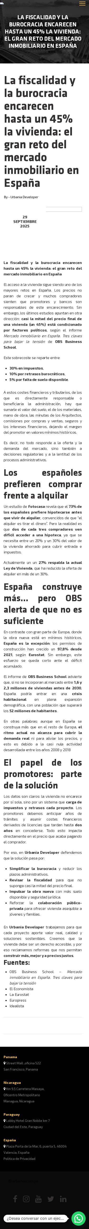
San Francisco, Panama (21, 1069)
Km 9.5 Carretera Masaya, (25, 1089)
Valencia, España (16, 1152)
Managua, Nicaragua (19, 1101)
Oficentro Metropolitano (22, 1095)
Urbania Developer (24, 197)
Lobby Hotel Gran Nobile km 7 (28, 1121)
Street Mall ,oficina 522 (23, 1063)
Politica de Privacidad (19, 1159)
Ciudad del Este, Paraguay (23, 1127)
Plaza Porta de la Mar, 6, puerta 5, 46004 (36, 1146)
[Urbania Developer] (18, 3)
